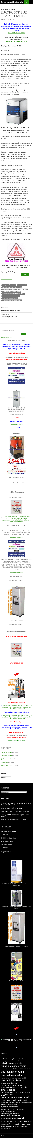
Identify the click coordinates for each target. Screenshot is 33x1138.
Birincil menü (31, 2)
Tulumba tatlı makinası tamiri (20, 1124)
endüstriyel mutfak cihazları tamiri (11, 1092)
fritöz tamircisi (25, 1092)
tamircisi (21, 1121)
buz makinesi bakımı (12, 1080)
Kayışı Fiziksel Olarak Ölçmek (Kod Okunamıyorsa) (15, 811)
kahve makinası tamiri (27, 1102)
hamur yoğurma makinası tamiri (11, 1102)
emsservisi (12, 19)
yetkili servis (5, 1126)
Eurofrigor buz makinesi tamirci (11, 291)
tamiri (29, 1121)
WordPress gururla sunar (7, 1135)
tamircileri (15, 1121)
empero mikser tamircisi (8, 1087)
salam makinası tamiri (11, 1115)
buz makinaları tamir (12, 1071)
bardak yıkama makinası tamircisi (17, 1059)
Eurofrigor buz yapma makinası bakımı (13, 293)
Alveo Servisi (4, 762)
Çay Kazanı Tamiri (6, 759)
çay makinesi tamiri (5, 1128)
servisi (20, 1118)
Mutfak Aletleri (5, 834)
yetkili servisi (14, 1126)
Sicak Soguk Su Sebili (7, 841)
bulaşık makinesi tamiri (22, 1069)
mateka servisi (5, 1109)
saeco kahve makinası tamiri (10, 1113)
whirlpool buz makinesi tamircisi (11, 300)
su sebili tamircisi (6, 1122)
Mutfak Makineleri (6, 848)
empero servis (21, 1087)
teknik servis (5, 1124)
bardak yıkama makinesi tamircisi (10, 1061)
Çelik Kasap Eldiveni (6, 752)
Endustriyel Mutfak (6, 844)
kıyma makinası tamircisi (9, 1107)
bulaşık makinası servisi (9, 285)
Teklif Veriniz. (4, 853)
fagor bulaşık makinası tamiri (10, 295)
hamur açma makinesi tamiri (14, 1100)
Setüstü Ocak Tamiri (6, 765)
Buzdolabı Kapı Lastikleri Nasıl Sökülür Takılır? (13, 819)
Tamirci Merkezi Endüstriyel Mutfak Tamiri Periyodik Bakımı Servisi (12, 2)
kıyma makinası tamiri (22, 1106)
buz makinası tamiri (19, 1078)
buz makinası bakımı (12, 1075)
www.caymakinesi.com (16, 537)
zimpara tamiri (23, 1126)
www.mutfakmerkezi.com (16, 33)
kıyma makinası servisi (9, 1105)
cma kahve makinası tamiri (9, 1083)
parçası (21, 1109)
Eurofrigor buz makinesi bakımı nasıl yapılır (14, 289)
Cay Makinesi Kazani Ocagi (8, 838)
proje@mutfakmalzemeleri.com (16, 41)
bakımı (4, 1058)
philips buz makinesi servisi (9, 298)
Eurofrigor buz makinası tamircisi (12, 287)
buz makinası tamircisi (6, 1078)
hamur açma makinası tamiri (15, 1097)
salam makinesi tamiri (8, 1119)
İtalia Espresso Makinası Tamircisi (10, 309)
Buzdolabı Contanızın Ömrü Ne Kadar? (12, 808)
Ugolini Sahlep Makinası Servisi (9, 315)
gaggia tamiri (7, 1095)
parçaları (15, 1109)
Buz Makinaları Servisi (8, 9)
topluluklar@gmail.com (16, 424)
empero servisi (22, 285)
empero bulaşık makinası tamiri (11, 1085)
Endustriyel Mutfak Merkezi (8, 831)
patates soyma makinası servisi (8, 1111)
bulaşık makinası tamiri (13, 1066)
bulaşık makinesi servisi (7, 1069)
